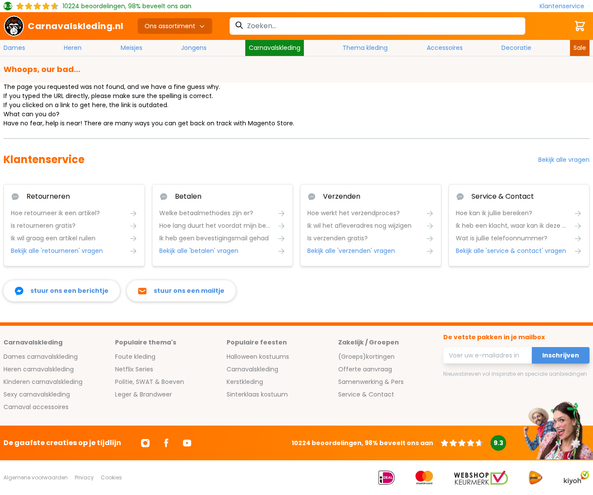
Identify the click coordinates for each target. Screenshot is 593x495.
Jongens (194, 47)
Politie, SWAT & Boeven (149, 381)
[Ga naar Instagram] (145, 443)
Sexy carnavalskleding (36, 394)
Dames (14, 47)
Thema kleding (365, 47)
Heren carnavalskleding (38, 369)
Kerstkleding (245, 381)
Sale (579, 47)
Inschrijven (560, 355)
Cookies (111, 477)
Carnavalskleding (274, 47)
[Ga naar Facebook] (166, 443)
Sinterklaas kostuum (257, 394)
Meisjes (131, 47)
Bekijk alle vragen (564, 159)
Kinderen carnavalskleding (42, 381)
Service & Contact (366, 394)
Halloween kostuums (258, 356)
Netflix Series (134, 369)
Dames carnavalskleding (40, 356)
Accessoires (445, 47)
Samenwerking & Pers (371, 381)
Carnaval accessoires (36, 407)
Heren (73, 47)
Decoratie (516, 47)
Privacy (84, 477)
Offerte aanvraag (365, 369)
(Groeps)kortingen (366, 356)
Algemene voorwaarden (35, 477)
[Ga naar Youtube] (187, 443)
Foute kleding (135, 356)
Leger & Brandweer (143, 394)
